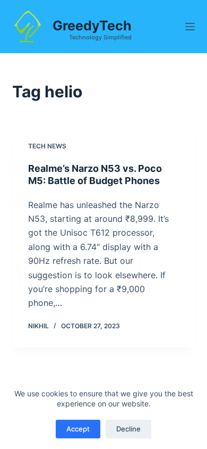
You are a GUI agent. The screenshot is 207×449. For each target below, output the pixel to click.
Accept (78, 429)
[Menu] (190, 26)
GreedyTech (92, 26)
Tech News (47, 146)
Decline (128, 429)
